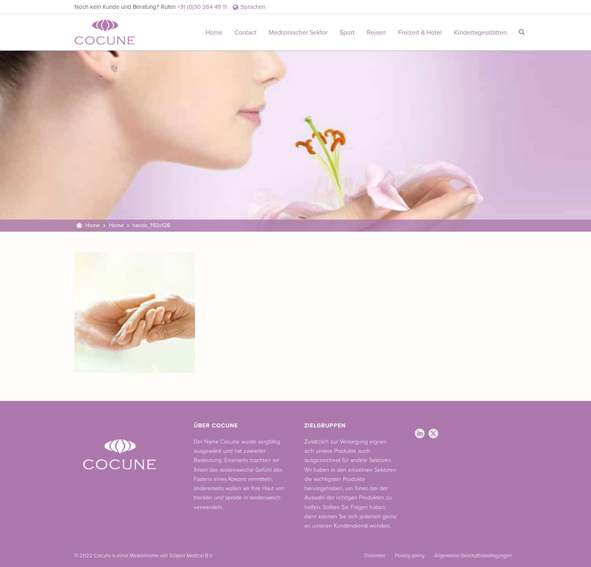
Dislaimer (374, 556)
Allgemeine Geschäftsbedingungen (473, 556)
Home (213, 33)
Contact (245, 33)
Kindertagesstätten (480, 33)
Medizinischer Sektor (298, 33)
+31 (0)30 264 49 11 (202, 6)
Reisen (376, 33)
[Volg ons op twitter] (433, 434)
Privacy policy (410, 556)
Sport (347, 33)
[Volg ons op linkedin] (420, 434)
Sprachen (252, 6)
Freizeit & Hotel (420, 33)
